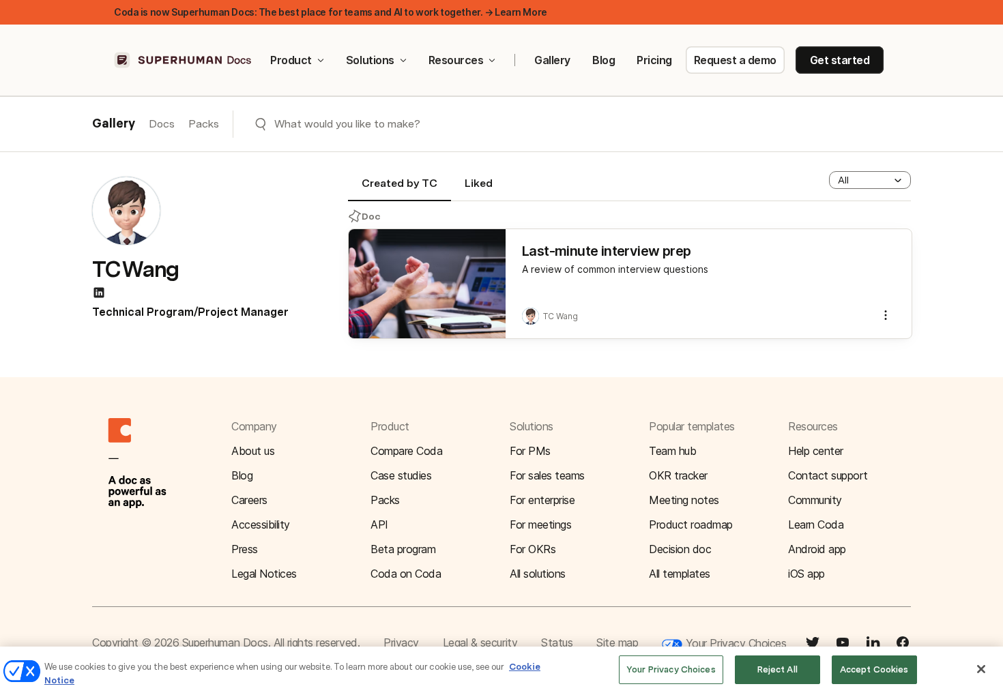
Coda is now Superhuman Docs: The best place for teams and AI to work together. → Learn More (330, 12)
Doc (371, 216)
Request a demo (735, 60)
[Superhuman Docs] (183, 60)
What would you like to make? (347, 123)
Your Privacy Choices (734, 643)
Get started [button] (840, 60)
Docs (162, 123)
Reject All (777, 669)
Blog (603, 60)
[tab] (399, 189)
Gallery (552, 60)
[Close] (981, 669)
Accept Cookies (874, 669)
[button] (870, 180)
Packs (203, 123)
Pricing (654, 60)
